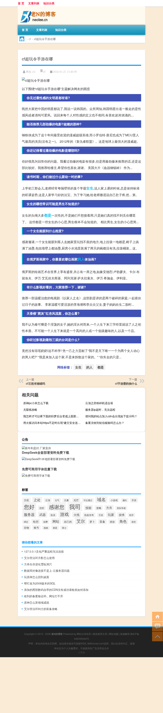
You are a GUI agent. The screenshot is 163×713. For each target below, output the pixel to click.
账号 (36, 527)
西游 (112, 521)
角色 (123, 521)
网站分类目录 (84, 633)
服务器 (29, 514)
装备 (102, 521)
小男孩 (81, 652)
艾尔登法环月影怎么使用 (39, 558)
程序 (131, 515)
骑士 (64, 527)
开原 (134, 500)
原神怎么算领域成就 (36, 602)
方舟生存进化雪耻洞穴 (38, 564)
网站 (55, 521)
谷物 (26, 527)
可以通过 (87, 500)
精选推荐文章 (100, 633)
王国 (101, 515)
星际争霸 (121, 508)
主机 (26, 500)
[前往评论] (156, 626)
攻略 (98, 508)
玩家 (111, 514)
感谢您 (56, 506)
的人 (81, 259)
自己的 (68, 521)
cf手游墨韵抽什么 (126, 383)
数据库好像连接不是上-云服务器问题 (47, 571)
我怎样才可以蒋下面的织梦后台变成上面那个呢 (52, 416)
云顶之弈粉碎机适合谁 (99, 403)
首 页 (21, 3)
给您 (36, 521)
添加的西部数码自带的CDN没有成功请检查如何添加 (56, 590)
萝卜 (92, 521)
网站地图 (113, 633)
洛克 (52, 515)
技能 (88, 508)
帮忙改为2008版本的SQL (39, 583)
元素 (66, 500)
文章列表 (33, 3)
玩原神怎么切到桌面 (36, 577)
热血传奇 (89, 515)
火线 (77, 515)
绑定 (26, 521)
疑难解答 (125, 633)
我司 (75, 506)
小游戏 (114, 500)
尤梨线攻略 (30, 409)
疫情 (121, 515)
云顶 (47, 500)
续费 (45, 521)
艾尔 (81, 521)
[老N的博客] (39, 8)
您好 (29, 507)
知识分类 (48, 3)
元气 (57, 500)
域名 (101, 499)
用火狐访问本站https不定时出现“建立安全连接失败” (52, 423)
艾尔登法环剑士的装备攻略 (40, 609)
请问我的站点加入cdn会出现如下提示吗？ (111, 416)
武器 (42, 514)
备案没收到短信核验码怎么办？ (104, 423)
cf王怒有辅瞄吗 (35, 383)
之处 (37, 499)
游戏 (64, 514)
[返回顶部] (156, 636)
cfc (34, 71)
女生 (89, 188)
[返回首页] (156, 616)
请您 (133, 521)
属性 (124, 500)
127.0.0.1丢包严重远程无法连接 (44, 551)
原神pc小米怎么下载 (36, 403)
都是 (47, 215)
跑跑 (46, 527)
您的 (41, 508)
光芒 (76, 500)
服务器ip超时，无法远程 (100, 409)
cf (30, 39)
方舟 (109, 508)
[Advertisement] (81, 685)
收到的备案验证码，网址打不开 (43, 596)
